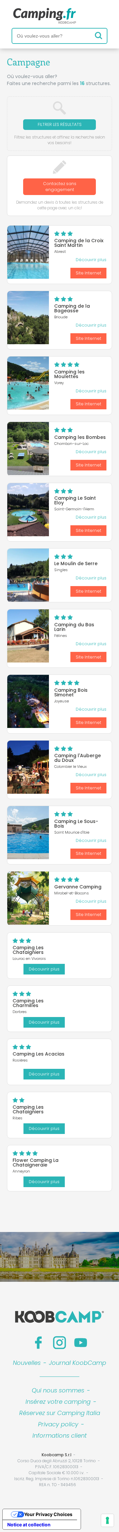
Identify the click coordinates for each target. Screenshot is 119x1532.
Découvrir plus (91, 259)
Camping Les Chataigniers (28, 950)
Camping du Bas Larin (74, 627)
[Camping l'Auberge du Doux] (28, 767)
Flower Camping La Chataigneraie (36, 1162)
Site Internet (88, 273)
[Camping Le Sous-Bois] (28, 832)
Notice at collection (29, 1524)
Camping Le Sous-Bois (76, 823)
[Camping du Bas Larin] (28, 636)
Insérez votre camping (58, 1401)
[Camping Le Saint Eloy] (28, 509)
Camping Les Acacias (38, 1054)
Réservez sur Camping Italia (59, 1413)
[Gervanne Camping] (28, 898)
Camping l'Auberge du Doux (77, 758)
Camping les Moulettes (69, 374)
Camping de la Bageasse (72, 308)
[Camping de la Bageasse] (28, 317)
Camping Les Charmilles (28, 1003)
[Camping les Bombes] (28, 448)
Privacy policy (58, 1424)
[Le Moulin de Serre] (28, 575)
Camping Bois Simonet (71, 692)
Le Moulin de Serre (76, 563)
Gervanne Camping (77, 886)
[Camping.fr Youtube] (80, 1342)
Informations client (59, 1435)
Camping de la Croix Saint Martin (78, 243)
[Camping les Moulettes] (28, 383)
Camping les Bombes (80, 437)
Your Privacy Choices (48, 1514)
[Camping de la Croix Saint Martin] (28, 252)
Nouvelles (27, 1363)
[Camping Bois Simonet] (28, 701)
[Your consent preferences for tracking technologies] (107, 1520)
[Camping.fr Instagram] (59, 1342)
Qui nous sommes (58, 1390)
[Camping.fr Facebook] (38, 1342)
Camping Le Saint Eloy (75, 500)
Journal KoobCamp (77, 1363)
